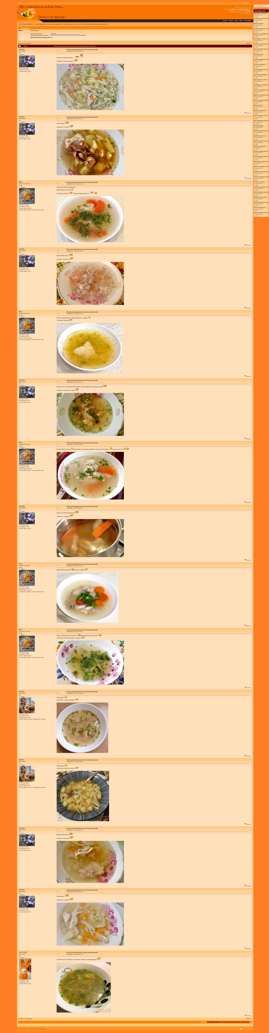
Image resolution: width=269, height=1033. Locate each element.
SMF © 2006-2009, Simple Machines (38, 1028)
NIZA (20, 182)
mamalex (22, 49)
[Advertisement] (8, 36)
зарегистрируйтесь (244, 9)
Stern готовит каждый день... (55, 24)
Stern (80, 24)
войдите (233, 9)
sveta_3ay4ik (23, 952)
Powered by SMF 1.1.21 (24, 1028)
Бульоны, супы (67, 24)
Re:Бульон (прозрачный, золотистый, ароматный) (82, 49)
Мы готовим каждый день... (42, 7)
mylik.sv (21, 691)
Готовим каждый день (40, 24)
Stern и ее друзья (51, 17)
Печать (249, 43)
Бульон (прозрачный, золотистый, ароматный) (95, 24)
